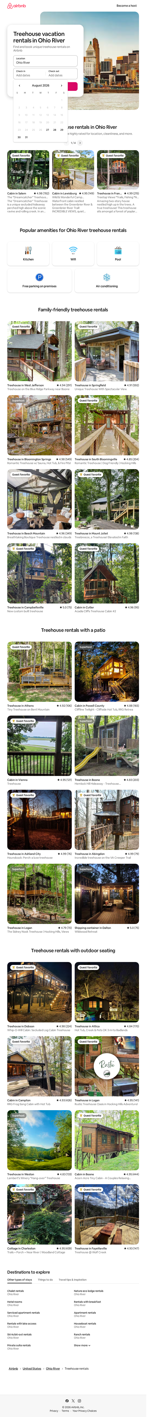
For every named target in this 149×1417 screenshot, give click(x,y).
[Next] (80, 143)
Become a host (127, 6)
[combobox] (45, 62)
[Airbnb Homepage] (16, 5)
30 (19, 137)
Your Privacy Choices (85, 1410)
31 (26, 137)
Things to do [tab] (45, 1279)
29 (61, 129)
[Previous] (66, 143)
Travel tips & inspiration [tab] (72, 1279)
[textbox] (29, 75)
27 (47, 129)
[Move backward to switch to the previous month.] (20, 86)
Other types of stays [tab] (19, 1279)
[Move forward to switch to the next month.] (61, 86)
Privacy (54, 1410)
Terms (65, 1410)
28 (54, 129)
